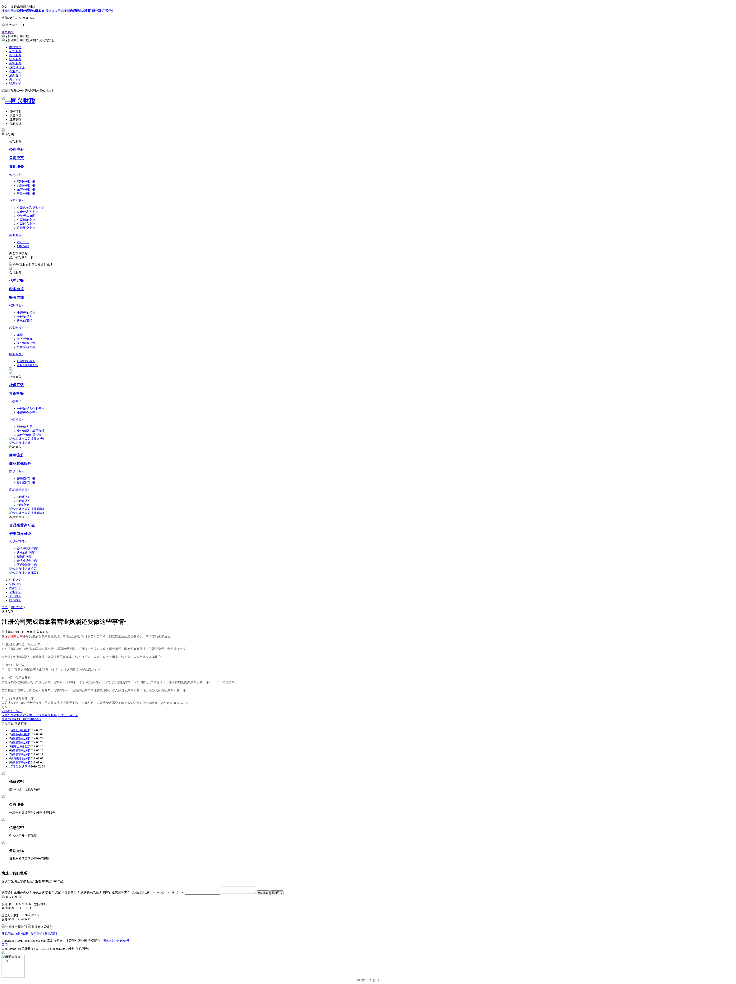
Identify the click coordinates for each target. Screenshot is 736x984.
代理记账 (16, 280)
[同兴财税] (368, 101)
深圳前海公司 (20, 738)
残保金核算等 (26, 347)
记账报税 (15, 584)
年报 (20, 335)
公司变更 (16, 158)
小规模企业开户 (27, 412)
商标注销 (23, 497)
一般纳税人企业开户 (30, 408)
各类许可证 (17, 67)
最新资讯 (15, 75)
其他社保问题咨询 (29, 434)
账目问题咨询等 (27, 365)
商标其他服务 (20, 464)
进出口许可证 (20, 534)
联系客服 (8, 32)
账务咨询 (16, 298)
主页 (5, 607)
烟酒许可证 (24, 556)
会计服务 (15, 55)
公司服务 (15, 51)
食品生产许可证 (27, 560)
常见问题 (8, 933)
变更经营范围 (26, 215)
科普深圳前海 (21, 766)
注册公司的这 (20, 746)
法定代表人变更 (27, 211)
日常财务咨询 (26, 361)
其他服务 (16, 166)
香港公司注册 (26, 193)
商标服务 (15, 63)
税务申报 (16, 289)
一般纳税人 (24, 316)
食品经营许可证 (22, 525)
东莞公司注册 (26, 189)
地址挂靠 (23, 246)
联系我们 (108, 10)
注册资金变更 (26, 228)
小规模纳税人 (26, 312)
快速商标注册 (26, 482)
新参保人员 (24, 426)
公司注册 (16, 149)
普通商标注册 (26, 478)
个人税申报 (24, 339)
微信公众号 (53, 10)
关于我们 (15, 79)
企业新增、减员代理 (30, 430)
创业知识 (15, 71)
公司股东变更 (26, 224)
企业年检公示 (26, 343)
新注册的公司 (20, 758)
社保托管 (16, 393)
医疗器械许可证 (27, 564)
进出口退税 (24, 320)
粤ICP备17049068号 (116, 940)
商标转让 (23, 501)
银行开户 (23, 242)
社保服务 (15, 59)
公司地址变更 (26, 219)
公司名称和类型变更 (30, 207)
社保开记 (16, 385)
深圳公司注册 (26, 181)
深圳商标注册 (20, 734)
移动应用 (8, 10)
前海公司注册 (26, 185)
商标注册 (16, 455)
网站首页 (15, 47)
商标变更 (23, 505)
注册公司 (15, 580)
